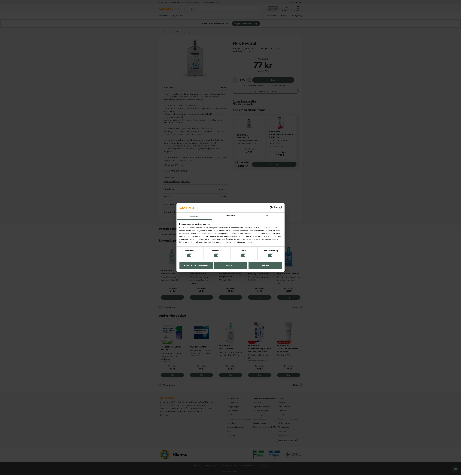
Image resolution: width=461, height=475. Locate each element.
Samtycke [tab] (194, 216)
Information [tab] (230, 216)
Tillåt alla (265, 265)
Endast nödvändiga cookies (196, 265)
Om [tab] (266, 216)
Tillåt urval (230, 265)
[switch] (217, 255)
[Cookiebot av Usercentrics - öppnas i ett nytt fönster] (271, 208)
